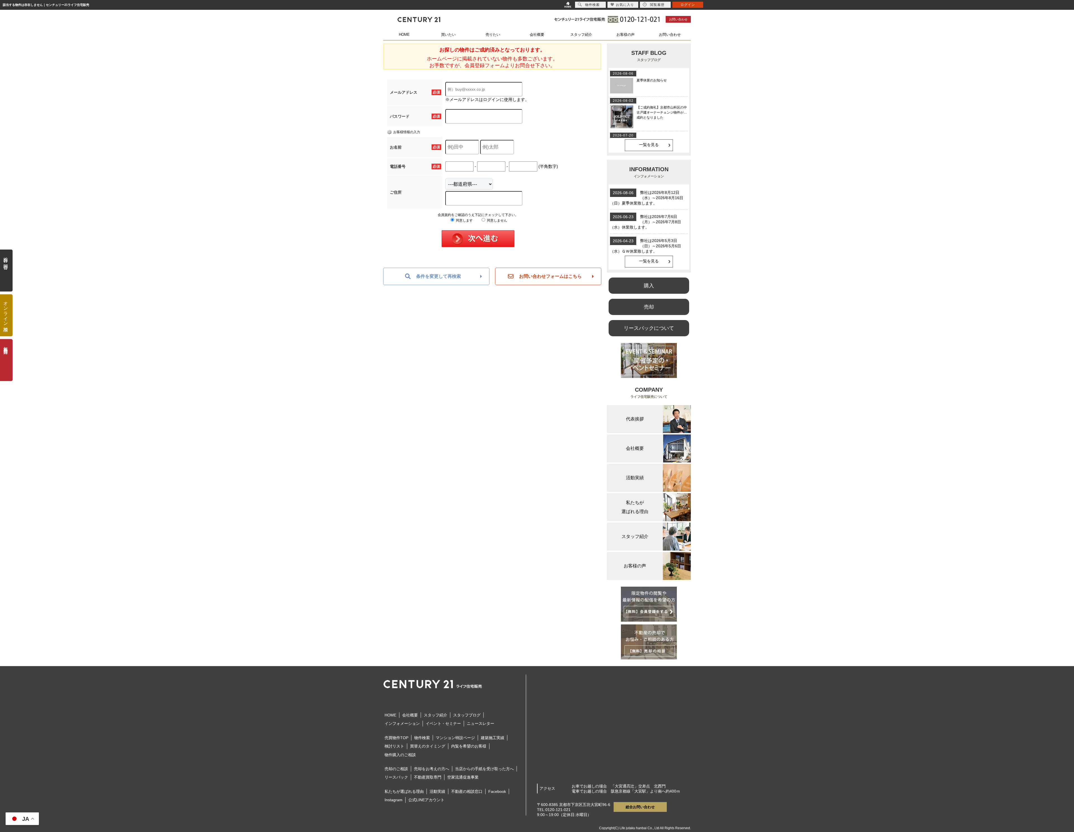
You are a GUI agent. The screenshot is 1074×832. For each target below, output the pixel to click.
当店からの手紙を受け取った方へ (484, 769)
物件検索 (422, 737)
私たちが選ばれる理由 (404, 791)
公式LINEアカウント (426, 800)
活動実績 (437, 791)
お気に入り (625, 5)
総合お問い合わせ (640, 807)
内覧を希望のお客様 (468, 746)
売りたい (493, 34)
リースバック (396, 777)
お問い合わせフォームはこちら (550, 276)
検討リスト (394, 746)
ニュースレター (480, 723)
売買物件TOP (396, 737)
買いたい (448, 34)
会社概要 (537, 34)
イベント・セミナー (443, 723)
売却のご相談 (396, 769)
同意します (464, 220)
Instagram (393, 800)
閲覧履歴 (657, 5)
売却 (649, 307)
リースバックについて (649, 328)
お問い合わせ (678, 19)
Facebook (497, 791)
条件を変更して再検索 (438, 276)
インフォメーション (402, 723)
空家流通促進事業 (463, 777)
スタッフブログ (467, 715)
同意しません (496, 220)
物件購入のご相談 (400, 755)
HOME (404, 34)
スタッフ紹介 (581, 34)
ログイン (687, 5)
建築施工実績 (492, 737)
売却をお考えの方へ (431, 769)
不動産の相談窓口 (466, 791)
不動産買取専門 (427, 777)
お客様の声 (625, 34)
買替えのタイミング (427, 746)
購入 (649, 285)
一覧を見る (649, 144)
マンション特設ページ (455, 737)
